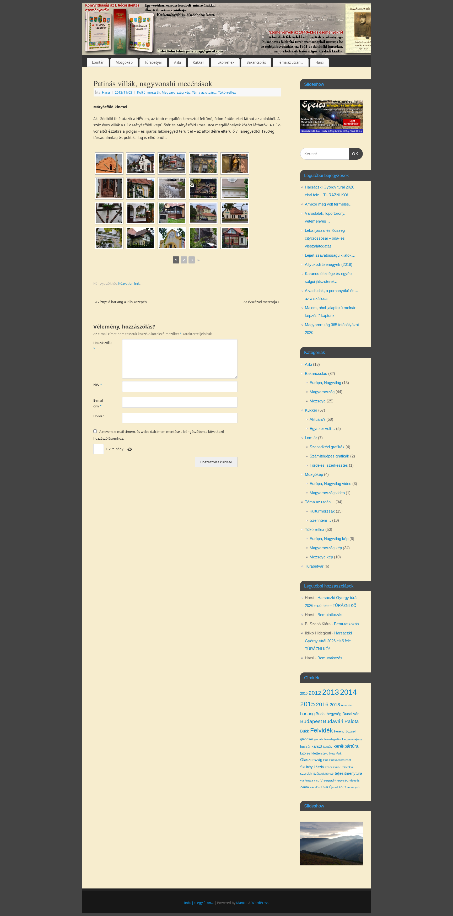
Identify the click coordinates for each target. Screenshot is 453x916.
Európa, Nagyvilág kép (329, 538)
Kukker (198, 62)
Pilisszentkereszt (340, 760)
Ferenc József (345, 731)
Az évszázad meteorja (261, 302)
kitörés (305, 753)
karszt (316, 746)
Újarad (333, 787)
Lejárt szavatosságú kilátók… (330, 255)
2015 (307, 704)
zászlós (315, 787)
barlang (307, 713)
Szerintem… (320, 520)
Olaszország (311, 760)
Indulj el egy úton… (199, 903)
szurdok (306, 773)
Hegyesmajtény (352, 739)
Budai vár (350, 714)
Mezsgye (318, 401)
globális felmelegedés (327, 739)
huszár (305, 746)
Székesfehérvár (323, 773)
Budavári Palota (341, 721)
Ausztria (346, 705)
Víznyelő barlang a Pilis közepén (121, 302)
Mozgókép (124, 62)
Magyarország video (327, 493)
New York (335, 753)
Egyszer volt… (322, 428)
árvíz (342, 787)
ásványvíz (354, 787)
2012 (315, 693)
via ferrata (306, 780)
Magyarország (322, 392)
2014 (348, 692)
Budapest (311, 721)
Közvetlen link (129, 283)
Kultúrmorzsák (148, 92)
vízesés (354, 780)
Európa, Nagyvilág (325, 382)
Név (97, 384)
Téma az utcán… (290, 62)
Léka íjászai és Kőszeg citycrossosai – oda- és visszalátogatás (325, 238)
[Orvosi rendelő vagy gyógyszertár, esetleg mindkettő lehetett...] (203, 163)
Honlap (99, 416)
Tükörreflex (225, 62)
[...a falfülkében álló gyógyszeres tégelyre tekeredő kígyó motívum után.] (235, 163)
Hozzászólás (100, 346)
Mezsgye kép (321, 557)
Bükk (304, 731)
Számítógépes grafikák (329, 456)
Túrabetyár (153, 62)
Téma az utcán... (204, 92)
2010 (304, 694)
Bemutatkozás (329, 614)
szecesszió (332, 767)
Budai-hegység (328, 714)
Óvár (324, 787)
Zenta (304, 787)
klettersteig (319, 753)
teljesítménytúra (348, 773)
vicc (316, 780)
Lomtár (98, 62)
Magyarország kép (176, 92)
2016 (322, 704)
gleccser (306, 739)
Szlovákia (347, 767)
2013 (330, 692)
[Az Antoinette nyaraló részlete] (140, 238)
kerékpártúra (345, 746)
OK (354, 153)
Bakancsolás (256, 62)
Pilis (325, 760)
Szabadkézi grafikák (327, 447)
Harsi (319, 62)
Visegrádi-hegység (334, 780)
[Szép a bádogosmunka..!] (172, 238)
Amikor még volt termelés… (329, 204)
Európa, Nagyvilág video (330, 483)
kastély (327, 746)
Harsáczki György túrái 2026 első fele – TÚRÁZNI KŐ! (329, 641)
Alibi (177, 62)
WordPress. (260, 903)
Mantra (241, 903)
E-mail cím (98, 403)
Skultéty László (312, 767)
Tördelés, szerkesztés (329, 465)
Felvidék (321, 730)
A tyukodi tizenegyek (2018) (328, 264)
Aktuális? (317, 419)
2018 (335, 704)
